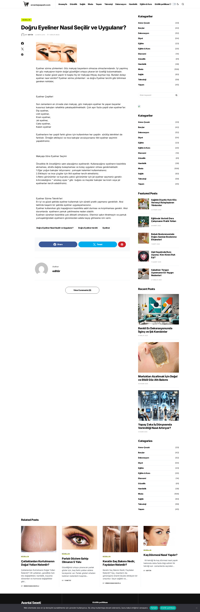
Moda (140, 69)
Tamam (154, 608)
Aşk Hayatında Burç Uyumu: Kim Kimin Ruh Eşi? (163, 255)
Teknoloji (142, 79)
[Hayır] (196, 608)
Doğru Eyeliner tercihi (88, 228)
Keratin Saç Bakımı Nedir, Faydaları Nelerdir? (119, 563)
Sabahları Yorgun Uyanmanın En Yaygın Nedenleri (162, 273)
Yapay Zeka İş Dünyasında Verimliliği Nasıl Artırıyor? (155, 426)
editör (56, 271)
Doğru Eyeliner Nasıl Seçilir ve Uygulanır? (54, 228)
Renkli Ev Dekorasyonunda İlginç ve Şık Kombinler (155, 330)
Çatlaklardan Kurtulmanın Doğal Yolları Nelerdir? (37, 563)
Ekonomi (142, 54)
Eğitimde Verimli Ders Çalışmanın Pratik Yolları (163, 219)
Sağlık (141, 74)
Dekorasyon (143, 33)
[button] (174, 4)
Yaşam (141, 84)
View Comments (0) (82, 290)
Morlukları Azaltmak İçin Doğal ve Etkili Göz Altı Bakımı (157, 378)
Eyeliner (106, 228)
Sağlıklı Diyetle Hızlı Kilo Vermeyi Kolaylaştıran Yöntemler (163, 202)
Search (176, 95)
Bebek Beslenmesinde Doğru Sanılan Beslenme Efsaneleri (164, 237)
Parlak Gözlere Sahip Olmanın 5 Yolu (75, 560)
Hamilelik (142, 64)
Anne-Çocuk (144, 23)
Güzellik (26, 20)
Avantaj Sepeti (31, 603)
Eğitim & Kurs (144, 48)
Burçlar (141, 28)
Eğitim (141, 43)
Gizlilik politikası (100, 602)
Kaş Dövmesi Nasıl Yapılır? (160, 555)
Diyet (140, 38)
